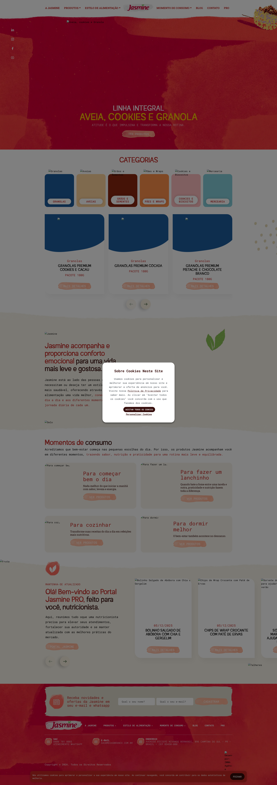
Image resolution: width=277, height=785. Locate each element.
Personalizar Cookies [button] (139, 414)
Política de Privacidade (144, 390)
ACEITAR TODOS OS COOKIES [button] (139, 409)
